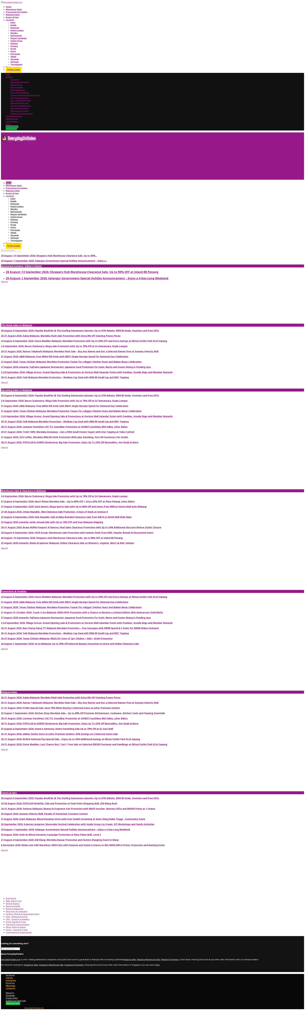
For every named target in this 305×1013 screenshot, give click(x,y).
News (8, 124)
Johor (12, 22)
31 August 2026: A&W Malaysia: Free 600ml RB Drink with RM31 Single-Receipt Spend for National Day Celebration (64, 356)
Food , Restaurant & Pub (19, 98)
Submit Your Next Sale (16, 1000)
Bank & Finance (16, 85)
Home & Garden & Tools (19, 103)
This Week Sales (12, 119)
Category (9, 77)
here (157, 965)
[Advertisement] (72, 161)
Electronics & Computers (19, 93)
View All (4, 281)
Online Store (16, 41)
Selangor (14, 61)
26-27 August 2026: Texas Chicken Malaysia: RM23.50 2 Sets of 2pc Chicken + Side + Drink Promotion (57, 638)
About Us (10, 993)
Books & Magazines (17, 90)
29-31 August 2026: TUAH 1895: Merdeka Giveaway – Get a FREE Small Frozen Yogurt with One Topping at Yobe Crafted (67, 431)
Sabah (13, 56)
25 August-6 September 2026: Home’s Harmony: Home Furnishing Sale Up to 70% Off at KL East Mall (57, 728)
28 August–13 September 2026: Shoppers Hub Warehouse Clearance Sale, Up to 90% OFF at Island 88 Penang (82, 272)
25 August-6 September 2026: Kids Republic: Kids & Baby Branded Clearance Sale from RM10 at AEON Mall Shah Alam (66, 516)
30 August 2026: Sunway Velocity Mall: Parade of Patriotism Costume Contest (44, 813)
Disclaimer (10, 995)
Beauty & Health (16, 87)
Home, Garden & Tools (16, 922)
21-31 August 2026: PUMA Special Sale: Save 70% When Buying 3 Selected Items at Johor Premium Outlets (60, 707)
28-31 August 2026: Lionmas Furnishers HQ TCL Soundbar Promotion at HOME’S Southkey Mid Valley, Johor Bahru (64, 426)
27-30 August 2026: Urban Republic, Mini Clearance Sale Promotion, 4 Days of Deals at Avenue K (54, 511)
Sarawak (14, 59)
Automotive (14, 80)
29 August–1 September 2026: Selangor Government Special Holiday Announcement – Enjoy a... (54, 260)
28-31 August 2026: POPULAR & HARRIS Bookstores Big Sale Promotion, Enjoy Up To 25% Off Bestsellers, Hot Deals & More (69, 442)
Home (8, 6)
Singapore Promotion (74, 965)
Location (10, 20)
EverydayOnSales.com (10, 959)
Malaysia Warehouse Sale (148, 959)
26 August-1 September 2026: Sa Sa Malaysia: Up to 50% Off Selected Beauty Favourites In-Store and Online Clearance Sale (70, 643)
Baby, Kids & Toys (14, 901)
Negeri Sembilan (18, 38)
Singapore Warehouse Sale (51, 965)
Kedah (13, 25)
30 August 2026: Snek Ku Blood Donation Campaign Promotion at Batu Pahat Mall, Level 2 (51, 834)
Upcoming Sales (12, 122)
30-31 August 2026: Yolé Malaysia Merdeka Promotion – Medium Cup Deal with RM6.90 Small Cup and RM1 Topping (65, 377)
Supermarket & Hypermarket (21, 114)
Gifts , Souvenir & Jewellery (20, 101)
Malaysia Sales (13, 14)
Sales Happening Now (14, 116)
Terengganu (16, 64)
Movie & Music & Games (19, 108)
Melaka (14, 33)
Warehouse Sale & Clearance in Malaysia (23, 490)
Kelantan (14, 27)
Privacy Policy (12, 998)
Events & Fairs (12, 17)
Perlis (13, 51)
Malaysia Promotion (170, 959)
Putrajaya (15, 54)
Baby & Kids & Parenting (19, 82)
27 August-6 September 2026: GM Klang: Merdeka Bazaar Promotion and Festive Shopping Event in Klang (60, 839)
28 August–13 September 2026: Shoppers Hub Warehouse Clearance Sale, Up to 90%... (49, 255)
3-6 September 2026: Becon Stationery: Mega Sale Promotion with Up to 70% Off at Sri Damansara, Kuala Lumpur (64, 346)
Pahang (14, 43)
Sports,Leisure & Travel (19, 111)
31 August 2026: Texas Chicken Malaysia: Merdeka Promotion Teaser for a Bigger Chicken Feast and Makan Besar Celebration (71, 361)
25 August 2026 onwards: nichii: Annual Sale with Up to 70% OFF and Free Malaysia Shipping (52, 522)
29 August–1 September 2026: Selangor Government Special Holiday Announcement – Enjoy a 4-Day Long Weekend (87, 278)
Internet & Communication (20, 106)
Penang (14, 46)
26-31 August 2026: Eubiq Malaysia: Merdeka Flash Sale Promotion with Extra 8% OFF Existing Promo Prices (60, 335)
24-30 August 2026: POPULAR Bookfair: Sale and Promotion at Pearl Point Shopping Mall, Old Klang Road (59, 803)
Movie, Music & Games (16, 927)
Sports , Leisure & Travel (17, 929)
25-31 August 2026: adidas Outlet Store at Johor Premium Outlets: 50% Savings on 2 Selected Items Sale (59, 733)
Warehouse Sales (14, 9)
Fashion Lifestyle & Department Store (24, 95)
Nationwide (16, 35)
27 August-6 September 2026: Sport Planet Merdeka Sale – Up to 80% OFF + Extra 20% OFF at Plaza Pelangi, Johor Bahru (68, 501)
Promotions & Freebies (16, 12)
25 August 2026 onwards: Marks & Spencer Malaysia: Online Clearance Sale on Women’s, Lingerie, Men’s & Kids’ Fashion (67, 542)
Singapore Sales (31, 965)
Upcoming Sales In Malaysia (16, 390)
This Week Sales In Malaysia (16, 325)
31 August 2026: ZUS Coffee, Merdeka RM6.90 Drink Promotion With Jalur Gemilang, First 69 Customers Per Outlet (64, 437)
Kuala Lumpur (17, 30)
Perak (13, 48)
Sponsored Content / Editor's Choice (21, 265)
